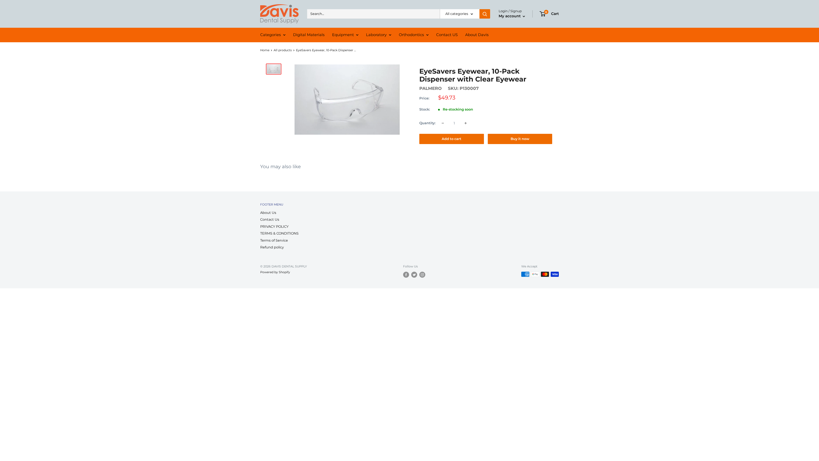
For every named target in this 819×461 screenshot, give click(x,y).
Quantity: (427, 123)
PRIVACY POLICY (274, 227)
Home (264, 50)
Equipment (343, 34)
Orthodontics (411, 34)
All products (283, 50)
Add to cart (451, 139)
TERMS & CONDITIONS (279, 233)
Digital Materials (309, 34)
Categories (270, 34)
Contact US (447, 34)
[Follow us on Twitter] (414, 275)
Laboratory (376, 34)
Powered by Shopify (275, 272)
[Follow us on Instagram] (422, 275)
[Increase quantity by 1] (465, 123)
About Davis (477, 34)
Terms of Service (274, 240)
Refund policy (272, 247)
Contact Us (269, 219)
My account (510, 16)
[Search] (484, 14)
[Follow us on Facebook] (406, 275)
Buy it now (520, 139)
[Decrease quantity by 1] (442, 123)
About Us (268, 213)
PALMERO (430, 88)
